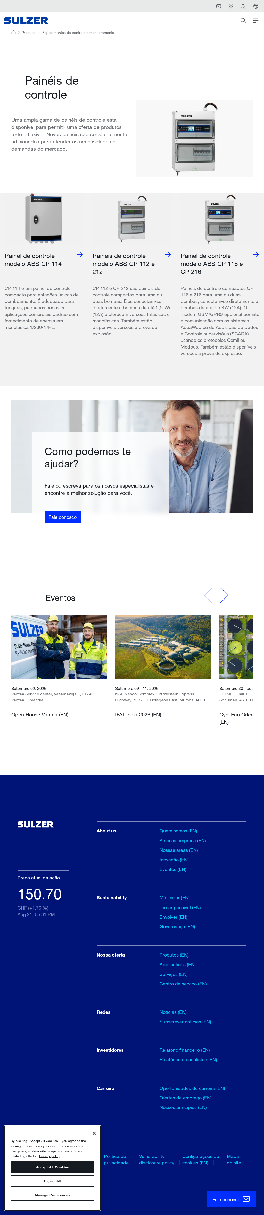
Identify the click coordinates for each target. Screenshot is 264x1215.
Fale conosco (63, 517)
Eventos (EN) (173, 869)
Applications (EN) (178, 964)
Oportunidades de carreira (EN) (192, 1088)
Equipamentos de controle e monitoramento (78, 32)
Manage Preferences (52, 1195)
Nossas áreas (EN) (179, 850)
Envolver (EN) (173, 917)
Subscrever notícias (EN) (185, 1021)
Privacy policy (49, 1156)
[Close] (94, 1133)
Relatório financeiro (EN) (185, 1050)
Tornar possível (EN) (180, 907)
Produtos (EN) (174, 955)
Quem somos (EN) (178, 830)
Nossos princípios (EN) (183, 1107)
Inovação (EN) (174, 859)
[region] (52, 1168)
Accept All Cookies (52, 1167)
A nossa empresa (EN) (183, 840)
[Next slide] (224, 595)
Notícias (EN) (173, 1012)
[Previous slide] (208, 595)
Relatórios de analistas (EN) (188, 1059)
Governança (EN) (177, 926)
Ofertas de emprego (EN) (186, 1097)
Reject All (52, 1181)
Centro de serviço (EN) (183, 983)
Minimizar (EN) (175, 897)
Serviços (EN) (174, 974)
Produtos (29, 32)
